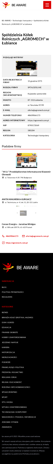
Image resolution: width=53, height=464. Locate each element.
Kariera (5, 347)
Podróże (6, 362)
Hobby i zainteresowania (14, 337)
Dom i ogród (8, 322)
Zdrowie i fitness (10, 422)
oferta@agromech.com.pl (38, 110)
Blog (4, 287)
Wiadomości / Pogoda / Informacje (19, 417)
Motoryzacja (8, 352)
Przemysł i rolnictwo (12, 372)
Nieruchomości (9, 357)
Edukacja (6, 327)
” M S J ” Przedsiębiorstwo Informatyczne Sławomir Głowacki (26, 173)
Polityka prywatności (13, 292)
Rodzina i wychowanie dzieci (16, 387)
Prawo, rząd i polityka (13, 367)
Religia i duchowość (12, 382)
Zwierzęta (7, 427)
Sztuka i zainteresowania (14, 407)
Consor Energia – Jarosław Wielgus (19, 224)
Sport (4, 397)
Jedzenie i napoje (10, 342)
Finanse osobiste (10, 332)
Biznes (5, 312)
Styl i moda (7, 402)
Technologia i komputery (38, 135)
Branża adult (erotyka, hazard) (17, 317)
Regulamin (7, 297)
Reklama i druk (9, 377)
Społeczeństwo (9, 392)
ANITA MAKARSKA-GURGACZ (16, 199)
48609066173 (34, 115)
